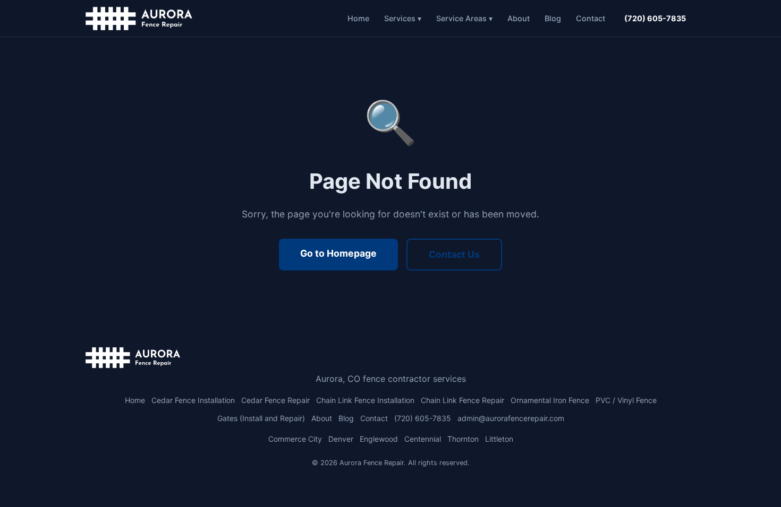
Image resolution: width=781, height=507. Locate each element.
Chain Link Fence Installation (365, 400)
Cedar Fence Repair (275, 400)
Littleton (499, 438)
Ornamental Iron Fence (550, 400)
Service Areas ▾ (464, 18)
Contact (590, 18)
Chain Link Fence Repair (462, 400)
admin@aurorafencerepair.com (510, 418)
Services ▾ (402, 18)
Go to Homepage (338, 253)
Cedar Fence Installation (193, 400)
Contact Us (454, 254)
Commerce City (295, 438)
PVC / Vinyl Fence (626, 400)
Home (358, 18)
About (518, 18)
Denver (340, 438)
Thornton (463, 438)
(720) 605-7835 (655, 18)
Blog (553, 18)
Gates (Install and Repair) (261, 418)
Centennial (422, 438)
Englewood (379, 438)
